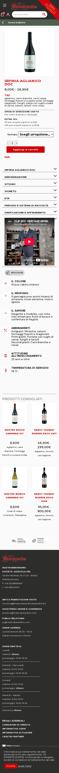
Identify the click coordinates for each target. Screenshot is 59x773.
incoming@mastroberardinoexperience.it (24, 603)
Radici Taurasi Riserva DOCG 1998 (44, 497)
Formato (10, 134)
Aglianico (10, 98)
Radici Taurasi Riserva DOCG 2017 (44, 432)
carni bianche (24, 98)
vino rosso (38, 105)
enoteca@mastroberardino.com (19, 613)
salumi (19, 105)
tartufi (27, 105)
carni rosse (39, 98)
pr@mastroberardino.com (16, 622)
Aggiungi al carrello (23, 149)
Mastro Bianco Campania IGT (14, 496)
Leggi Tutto (25, 766)
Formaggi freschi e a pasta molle (23, 100)
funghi (21, 103)
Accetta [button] (10, 766)
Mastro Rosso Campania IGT (15, 432)
